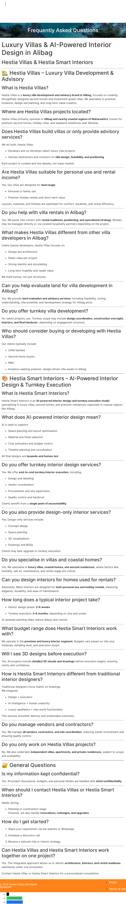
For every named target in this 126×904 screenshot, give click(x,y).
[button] (116, 4)
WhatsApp (15, 898)
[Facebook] (85, 883)
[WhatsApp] (8, 898)
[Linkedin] (95, 883)
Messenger (16, 902)
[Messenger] (8, 902)
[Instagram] (75, 883)
